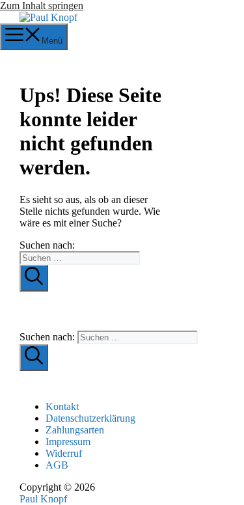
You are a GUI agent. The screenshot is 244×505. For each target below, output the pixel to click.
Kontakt (62, 406)
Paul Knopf (43, 498)
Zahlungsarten (75, 429)
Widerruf (64, 453)
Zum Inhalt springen (41, 5)
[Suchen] (34, 278)
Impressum (68, 441)
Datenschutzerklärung (90, 418)
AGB (57, 465)
